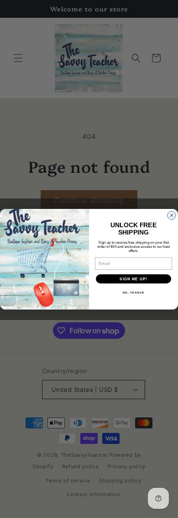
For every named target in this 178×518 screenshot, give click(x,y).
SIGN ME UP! (133, 279)
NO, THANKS (134, 292)
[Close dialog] (172, 215)
